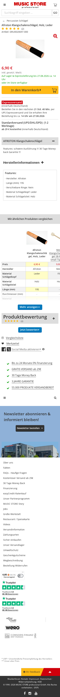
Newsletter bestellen (28, 428)
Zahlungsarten (11, 534)
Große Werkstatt (12, 514)
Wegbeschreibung (13, 560)
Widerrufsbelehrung (27, 681)
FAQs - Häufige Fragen (15, 472)
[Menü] (23, 573)
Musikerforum (14, 679)
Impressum (34, 679)
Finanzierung (10, 488)
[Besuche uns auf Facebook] (24, 693)
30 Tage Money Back (14, 483)
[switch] (20, 576)
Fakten (6, 467)
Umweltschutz (10, 550)
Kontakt (24, 679)
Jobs (5, 508)
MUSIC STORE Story (13, 503)
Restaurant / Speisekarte (16, 519)
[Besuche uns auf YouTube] (36, 693)
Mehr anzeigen (29, 307)
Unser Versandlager (13, 544)
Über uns (8, 462)
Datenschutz (46, 679)
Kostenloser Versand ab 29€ (18, 478)
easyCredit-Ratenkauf (14, 493)
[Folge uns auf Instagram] (30, 693)
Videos (6, 524)
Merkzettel (12, 343)
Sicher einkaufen (12, 539)
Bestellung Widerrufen (15, 565)
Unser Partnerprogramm (16, 498)
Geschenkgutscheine (14, 555)
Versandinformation (14, 529)
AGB (40, 681)
